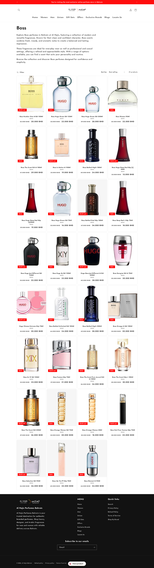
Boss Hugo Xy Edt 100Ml (62, 273)
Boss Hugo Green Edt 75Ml (62, 220)
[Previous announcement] (17, 2)
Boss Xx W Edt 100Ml (31, 377)
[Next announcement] (137, 2)
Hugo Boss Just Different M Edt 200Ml (92, 274)
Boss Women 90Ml (123, 116)
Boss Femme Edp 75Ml (61, 377)
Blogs (79, 531)
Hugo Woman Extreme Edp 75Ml (31, 326)
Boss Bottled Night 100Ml (92, 167)
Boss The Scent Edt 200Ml (31, 430)
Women (80, 508)
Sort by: (104, 72)
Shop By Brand (113, 519)
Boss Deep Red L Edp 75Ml (123, 220)
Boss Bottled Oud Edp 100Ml (92, 220)
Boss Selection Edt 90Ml (31, 481)
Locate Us (81, 534)
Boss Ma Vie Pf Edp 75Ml (61, 481)
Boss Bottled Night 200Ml (92, 326)
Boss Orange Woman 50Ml (92, 430)
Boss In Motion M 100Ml (62, 167)
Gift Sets (80, 519)
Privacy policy (49, 563)
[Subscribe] (94, 547)
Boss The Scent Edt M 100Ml (31, 167)
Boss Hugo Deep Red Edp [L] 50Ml (122, 168)
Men (79, 512)
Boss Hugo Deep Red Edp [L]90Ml (31, 221)
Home (79, 504)
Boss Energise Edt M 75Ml (122, 273)
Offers (79, 523)
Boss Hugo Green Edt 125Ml (61, 116)
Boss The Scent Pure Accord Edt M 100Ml (92, 378)
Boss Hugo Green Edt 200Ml (92, 116)
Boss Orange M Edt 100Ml (122, 326)
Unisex (79, 515)
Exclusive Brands (83, 527)
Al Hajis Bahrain (27, 563)
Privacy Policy (113, 508)
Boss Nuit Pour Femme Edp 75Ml (123, 430)
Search (110, 504)
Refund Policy (113, 512)
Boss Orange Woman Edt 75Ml (61, 430)
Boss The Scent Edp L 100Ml (122, 377)
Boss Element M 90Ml (92, 481)
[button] (19, 10)
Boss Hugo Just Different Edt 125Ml (31, 274)
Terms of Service (114, 515)
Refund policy (39, 563)
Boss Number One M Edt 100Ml (31, 116)
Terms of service (61, 563)
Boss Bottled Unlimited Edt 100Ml (61, 326)
